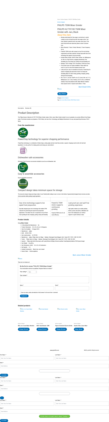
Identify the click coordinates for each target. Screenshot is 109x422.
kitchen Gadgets (64, 19)
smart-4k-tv (94, 3)
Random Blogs (69, 3)
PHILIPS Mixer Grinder (75, 100)
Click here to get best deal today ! (54, 393)
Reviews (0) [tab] (28, 108)
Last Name (57, 355)
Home (39, 3)
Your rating (23, 272)
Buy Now (62, 93)
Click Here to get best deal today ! (54, 371)
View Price (24, 329)
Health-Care (48, 3)
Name (22, 285)
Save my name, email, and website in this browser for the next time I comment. (39, 292)
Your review (23, 275)
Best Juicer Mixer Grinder (65, 100)
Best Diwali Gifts (85, 87)
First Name (2, 355)
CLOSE (4, 375)
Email (56, 285)
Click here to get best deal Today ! (55, 416)
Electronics (58, 3)
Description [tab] (21, 108)
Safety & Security (81, 3)
